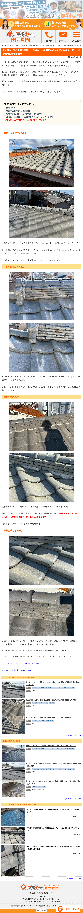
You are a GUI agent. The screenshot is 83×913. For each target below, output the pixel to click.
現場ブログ (11, 45)
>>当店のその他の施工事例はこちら (17, 670)
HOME (4, 45)
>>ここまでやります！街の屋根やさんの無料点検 (22, 663)
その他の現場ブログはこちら (72, 878)
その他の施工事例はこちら (73, 735)
